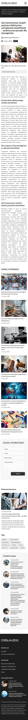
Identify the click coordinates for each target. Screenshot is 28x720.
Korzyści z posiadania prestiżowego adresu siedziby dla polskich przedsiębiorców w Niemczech (16, 622)
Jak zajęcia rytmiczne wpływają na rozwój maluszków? (16, 612)
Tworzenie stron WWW (8, 669)
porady (14, 545)
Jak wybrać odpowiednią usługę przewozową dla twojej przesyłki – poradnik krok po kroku (14, 516)
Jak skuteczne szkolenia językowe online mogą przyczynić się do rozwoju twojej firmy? (13, 347)
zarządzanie (14, 548)
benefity (4, 539)
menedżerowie (15, 542)
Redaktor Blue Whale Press (11, 37)
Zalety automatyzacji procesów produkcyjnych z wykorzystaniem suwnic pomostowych (17, 586)
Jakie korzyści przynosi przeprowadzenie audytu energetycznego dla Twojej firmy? (16, 685)
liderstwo (5, 542)
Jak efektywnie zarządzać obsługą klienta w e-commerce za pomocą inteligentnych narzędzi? (13, 403)
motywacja (5, 545)
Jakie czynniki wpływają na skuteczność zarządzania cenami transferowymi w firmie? (17, 695)
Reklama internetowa (8, 663)
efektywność (14, 539)
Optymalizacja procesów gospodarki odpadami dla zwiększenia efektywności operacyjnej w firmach (17, 576)
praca (21, 545)
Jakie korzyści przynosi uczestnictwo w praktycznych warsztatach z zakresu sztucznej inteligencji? (16, 565)
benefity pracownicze (17, 122)
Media (3, 672)
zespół (23, 548)
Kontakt (4, 651)
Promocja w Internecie (8, 666)
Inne (15, 41)
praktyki (5, 548)
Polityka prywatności (8, 654)
